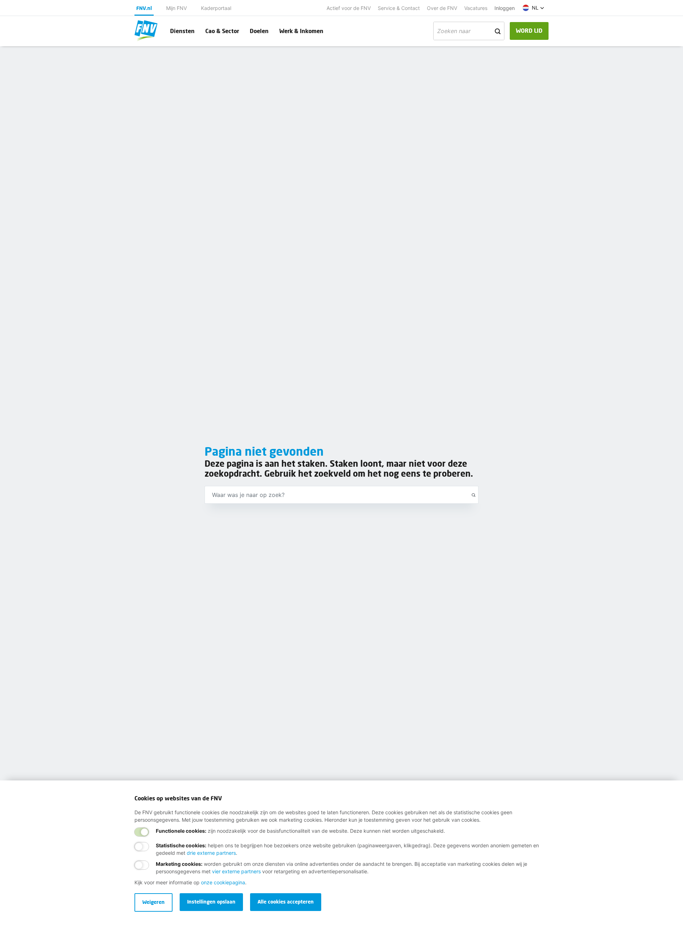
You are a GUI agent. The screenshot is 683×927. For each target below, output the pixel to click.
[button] (533, 8)
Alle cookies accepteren (286, 902)
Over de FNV (442, 8)
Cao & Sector (222, 30)
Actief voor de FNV (349, 8)
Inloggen (504, 8)
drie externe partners (211, 853)
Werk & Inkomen (301, 30)
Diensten (182, 30)
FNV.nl (144, 8)
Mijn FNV (176, 8)
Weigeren (153, 902)
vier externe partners (236, 871)
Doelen (259, 30)
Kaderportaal (216, 8)
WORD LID (529, 30)
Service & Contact (399, 8)
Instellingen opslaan (211, 902)
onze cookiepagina (223, 882)
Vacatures (475, 8)
